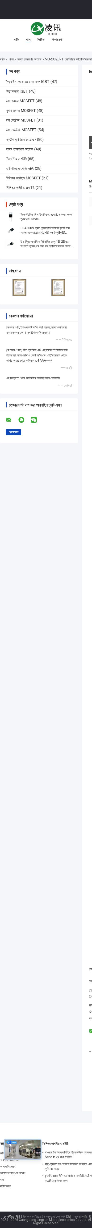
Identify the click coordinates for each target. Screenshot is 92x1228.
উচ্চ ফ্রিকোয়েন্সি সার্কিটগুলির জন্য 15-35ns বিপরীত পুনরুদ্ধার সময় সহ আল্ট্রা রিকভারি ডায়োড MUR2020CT (46, 246)
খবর (2, 1179)
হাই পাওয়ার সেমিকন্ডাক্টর (20, 168)
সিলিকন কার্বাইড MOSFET (23, 178)
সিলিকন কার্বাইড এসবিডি (20, 188)
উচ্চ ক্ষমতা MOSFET (20, 101)
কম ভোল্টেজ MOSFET (21, 120)
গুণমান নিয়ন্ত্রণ (7, 1166)
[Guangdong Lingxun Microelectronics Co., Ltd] (46, 29)
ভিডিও (41, 39)
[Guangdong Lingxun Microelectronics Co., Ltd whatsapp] (24, 419)
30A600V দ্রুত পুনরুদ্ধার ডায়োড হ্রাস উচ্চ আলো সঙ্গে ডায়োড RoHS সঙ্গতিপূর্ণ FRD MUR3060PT (45, 232)
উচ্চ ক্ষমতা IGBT (17, 91)
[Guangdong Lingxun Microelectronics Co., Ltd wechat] (37, 419)
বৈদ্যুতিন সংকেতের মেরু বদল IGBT (28, 81)
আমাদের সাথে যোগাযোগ (12, 1173)
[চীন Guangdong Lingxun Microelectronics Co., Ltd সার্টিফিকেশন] (19, 287)
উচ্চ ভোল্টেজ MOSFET (21, 130)
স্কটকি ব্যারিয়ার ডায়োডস (21, 139)
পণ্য (28, 39)
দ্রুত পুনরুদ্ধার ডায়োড (29, 59)
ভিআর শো (57, 39)
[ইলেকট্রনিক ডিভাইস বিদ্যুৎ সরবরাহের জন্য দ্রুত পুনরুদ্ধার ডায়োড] (10, 216)
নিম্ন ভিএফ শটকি (16, 159)
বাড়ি (16, 39)
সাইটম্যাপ (5, 1186)
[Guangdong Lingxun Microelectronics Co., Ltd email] (12, 419)
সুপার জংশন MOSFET (21, 110)
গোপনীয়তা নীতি (12, 1216)
